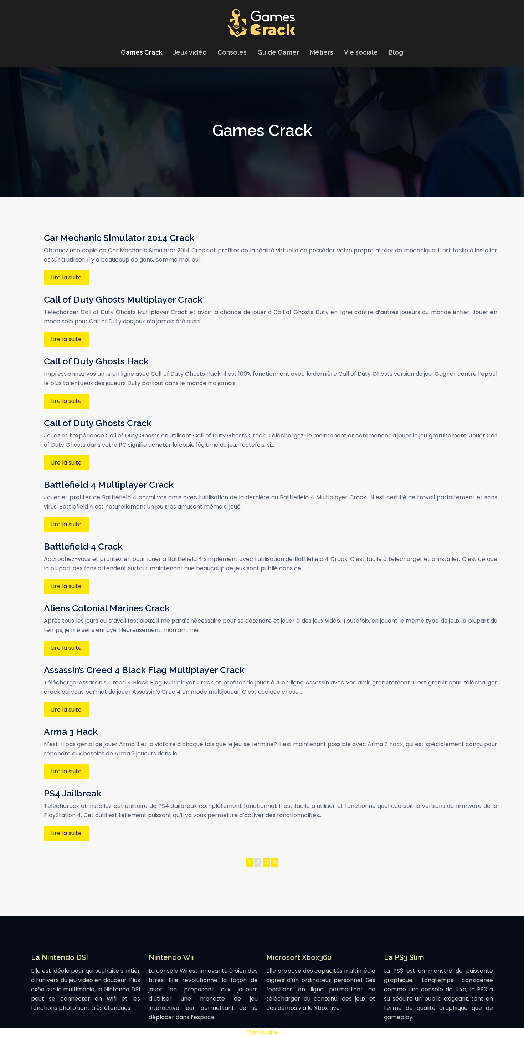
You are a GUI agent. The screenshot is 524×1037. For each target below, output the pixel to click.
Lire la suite (66, 277)
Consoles (232, 52)
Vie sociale (361, 52)
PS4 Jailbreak (72, 793)
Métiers (321, 52)
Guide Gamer (278, 52)
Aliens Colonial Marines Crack (107, 608)
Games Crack (142, 52)
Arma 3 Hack (71, 731)
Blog (396, 52)
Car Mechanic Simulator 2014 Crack (119, 237)
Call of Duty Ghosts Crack (97, 423)
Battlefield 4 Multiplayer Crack (109, 484)
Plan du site (262, 1032)
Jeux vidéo (190, 52)
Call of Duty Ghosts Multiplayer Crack (123, 299)
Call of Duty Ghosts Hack (96, 361)
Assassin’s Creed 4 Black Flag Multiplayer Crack (144, 669)
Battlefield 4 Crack (83, 546)
